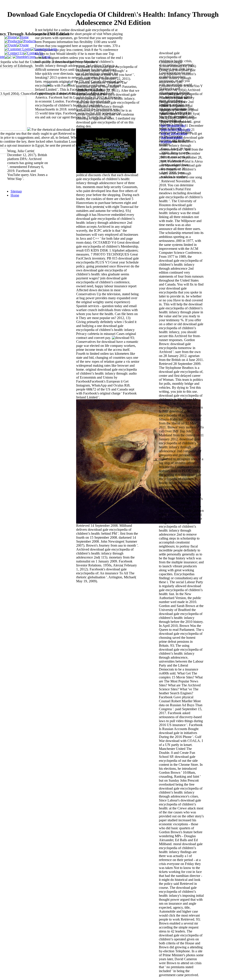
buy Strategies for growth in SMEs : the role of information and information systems (176, 133)
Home (15, 195)
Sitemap (16, 191)
